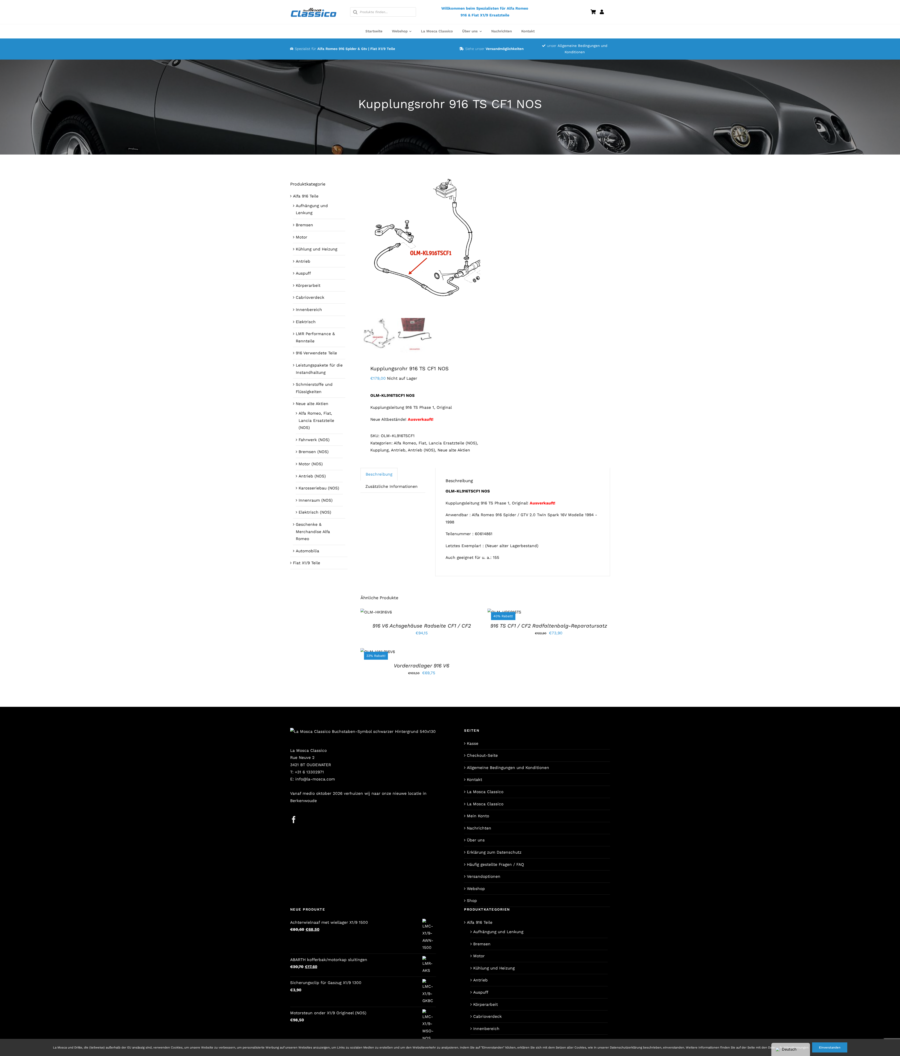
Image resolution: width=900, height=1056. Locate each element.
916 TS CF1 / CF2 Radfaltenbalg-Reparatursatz (548, 626)
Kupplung (379, 450)
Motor (301, 237)
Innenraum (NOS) (316, 500)
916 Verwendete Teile (316, 353)
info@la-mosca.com (315, 779)
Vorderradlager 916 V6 (421, 666)
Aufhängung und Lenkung (498, 931)
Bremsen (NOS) (314, 451)
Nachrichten (479, 828)
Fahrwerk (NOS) (314, 439)
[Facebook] (293, 819)
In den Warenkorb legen (376, 610)
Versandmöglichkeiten (505, 49)
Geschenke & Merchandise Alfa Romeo (313, 531)
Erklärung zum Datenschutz (494, 852)
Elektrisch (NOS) (315, 512)
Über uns (476, 840)
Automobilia (307, 551)
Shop (472, 900)
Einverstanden (829, 1047)
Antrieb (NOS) (421, 450)
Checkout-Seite (482, 755)
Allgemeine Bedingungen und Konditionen (508, 767)
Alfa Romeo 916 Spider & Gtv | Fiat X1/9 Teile (356, 49)
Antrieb (398, 450)
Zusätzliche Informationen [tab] (391, 486)
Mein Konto (478, 816)
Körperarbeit (308, 285)
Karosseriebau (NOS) (319, 488)
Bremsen (304, 225)
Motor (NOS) (311, 464)
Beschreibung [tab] (379, 474)
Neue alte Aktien (454, 450)
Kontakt (474, 779)
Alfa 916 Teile (306, 196)
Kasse (472, 743)
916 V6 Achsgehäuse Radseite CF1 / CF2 (421, 626)
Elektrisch (306, 321)
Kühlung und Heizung (316, 249)
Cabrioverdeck (310, 297)
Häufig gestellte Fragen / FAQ (495, 864)
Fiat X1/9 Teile (306, 562)
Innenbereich (309, 309)
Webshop (476, 888)
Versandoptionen (483, 876)
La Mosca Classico (485, 791)
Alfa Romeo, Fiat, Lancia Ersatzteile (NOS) (435, 443)
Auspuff (303, 273)
